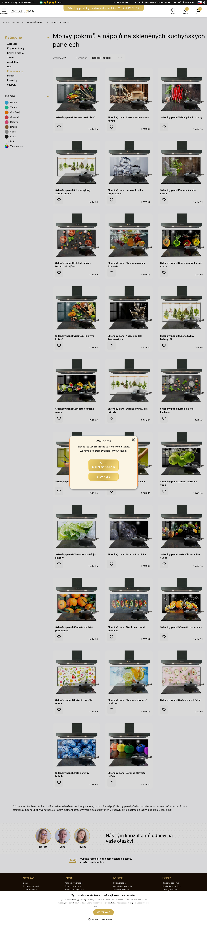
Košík (198, 14)
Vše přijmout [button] (103, 912)
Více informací (107, 906)
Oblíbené (185, 14)
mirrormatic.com (103, 465)
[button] (103, 919)
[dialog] (103, 908)
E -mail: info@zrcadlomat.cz (18, 2)
